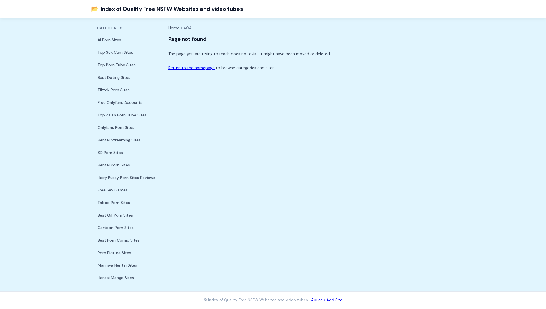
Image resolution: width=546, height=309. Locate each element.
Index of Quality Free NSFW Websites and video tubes (167, 9)
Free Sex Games (113, 190)
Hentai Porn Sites (114, 165)
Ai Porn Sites (109, 39)
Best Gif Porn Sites (115, 215)
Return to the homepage (191, 67)
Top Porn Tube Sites (117, 64)
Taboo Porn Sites (114, 202)
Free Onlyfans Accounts (120, 102)
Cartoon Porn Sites (116, 227)
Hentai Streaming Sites (119, 140)
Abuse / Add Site (326, 300)
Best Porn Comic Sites (119, 240)
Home (173, 28)
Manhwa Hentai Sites (117, 265)
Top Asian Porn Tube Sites (122, 115)
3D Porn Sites (110, 152)
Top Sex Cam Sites (115, 52)
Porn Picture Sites (114, 252)
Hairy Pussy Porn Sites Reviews (126, 177)
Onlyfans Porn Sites (116, 127)
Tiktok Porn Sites (114, 89)
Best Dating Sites (114, 77)
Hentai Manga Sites (116, 277)
